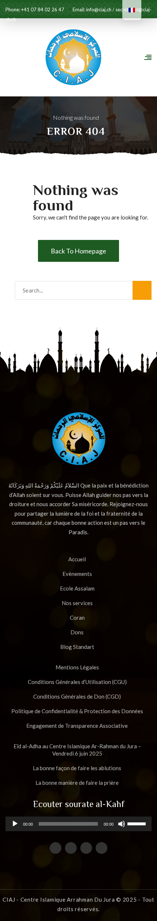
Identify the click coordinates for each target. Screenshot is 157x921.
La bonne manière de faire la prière (77, 782)
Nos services (77, 603)
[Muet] (121, 826)
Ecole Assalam (77, 588)
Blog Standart (77, 646)
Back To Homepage (78, 251)
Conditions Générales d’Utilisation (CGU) (77, 682)
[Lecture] (15, 826)
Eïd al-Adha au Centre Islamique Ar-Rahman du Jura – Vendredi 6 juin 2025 (77, 750)
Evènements (77, 573)
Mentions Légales (77, 667)
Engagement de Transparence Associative (77, 725)
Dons (77, 632)
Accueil (77, 559)
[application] (78, 824)
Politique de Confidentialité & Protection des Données (77, 711)
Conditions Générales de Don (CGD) (77, 696)
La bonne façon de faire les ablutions (77, 768)
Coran (77, 617)
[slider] (137, 823)
